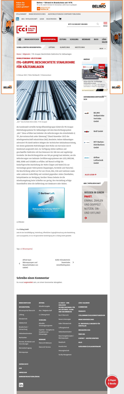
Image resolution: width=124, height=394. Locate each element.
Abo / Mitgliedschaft (45, 310)
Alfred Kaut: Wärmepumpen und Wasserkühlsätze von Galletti (30, 264)
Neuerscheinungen (65, 319)
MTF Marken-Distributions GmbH (99, 126)
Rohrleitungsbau (23, 58)
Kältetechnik (80, 47)
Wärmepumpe (23, 352)
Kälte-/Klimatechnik (65, 323)
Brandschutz (63, 346)
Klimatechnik (65, 47)
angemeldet (28, 282)
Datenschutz (23, 364)
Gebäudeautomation (25, 333)
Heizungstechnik (64, 350)
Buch (96, 39)
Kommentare (82, 307)
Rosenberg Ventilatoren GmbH (99, 157)
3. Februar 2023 (22, 75)
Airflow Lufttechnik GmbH (98, 142)
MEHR (101, 48)
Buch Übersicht (64, 315)
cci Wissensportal (26, 249)
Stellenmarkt (21, 14)
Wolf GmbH (98, 113)
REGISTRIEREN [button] (51, 19)
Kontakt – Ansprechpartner (88, 338)
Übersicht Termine (45, 347)
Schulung (74, 39)
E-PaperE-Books (112, 382)
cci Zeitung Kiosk (44, 315)
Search (97, 24)
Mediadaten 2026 (84, 330)
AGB (20, 368)
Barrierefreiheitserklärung (29, 377)
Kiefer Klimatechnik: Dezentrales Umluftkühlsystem (62, 262)
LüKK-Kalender (106, 40)
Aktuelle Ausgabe (44, 306)
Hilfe (80, 342)
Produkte (81, 311)
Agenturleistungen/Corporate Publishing (64, 14)
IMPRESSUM (23, 372)
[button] (60, 19)
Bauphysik (62, 342)
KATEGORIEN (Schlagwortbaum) (89, 346)
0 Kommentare (46, 75)
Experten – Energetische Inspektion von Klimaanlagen (46, 332)
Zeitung (62, 39)
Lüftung (52, 47)
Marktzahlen (23, 337)
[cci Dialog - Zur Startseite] (27, 29)
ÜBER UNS (81, 334)
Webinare (86, 39)
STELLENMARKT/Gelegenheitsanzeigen (91, 315)
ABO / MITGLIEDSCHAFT (29, 19)
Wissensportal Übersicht (27, 310)
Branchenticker (32, 39)
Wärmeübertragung (25, 348)
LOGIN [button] (42, 19)
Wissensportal (49, 39)
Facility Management (65, 355)
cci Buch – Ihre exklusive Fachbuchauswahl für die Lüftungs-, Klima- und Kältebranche (67, 307)
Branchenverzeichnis (37, 14)
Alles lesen (90, 172)
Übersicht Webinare (45, 343)
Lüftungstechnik (64, 328)
